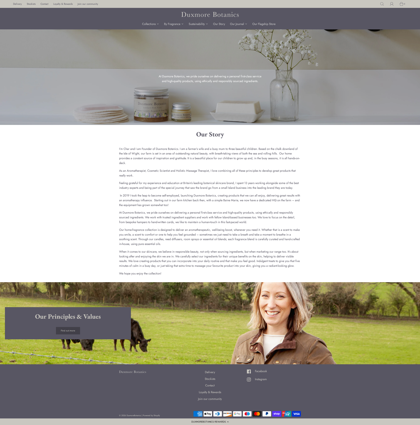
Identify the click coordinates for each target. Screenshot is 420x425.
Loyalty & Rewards (63, 4)
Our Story (219, 24)
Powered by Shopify (151, 415)
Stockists (31, 4)
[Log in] (393, 4)
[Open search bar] (384, 4)
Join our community (88, 4)
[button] (210, 421)
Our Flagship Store (263, 24)
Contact (44, 4)
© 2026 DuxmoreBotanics (130, 415)
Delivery (17, 4)
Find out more (68, 330)
